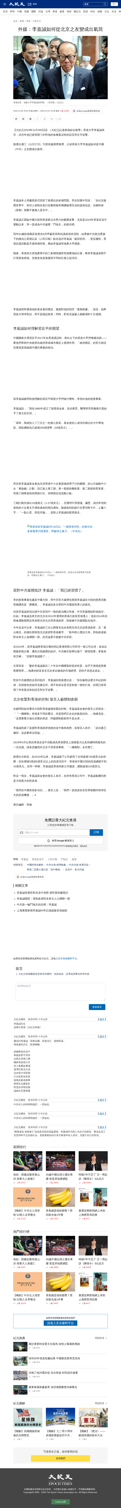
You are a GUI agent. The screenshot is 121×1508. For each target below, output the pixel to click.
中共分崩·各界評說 (79, 865)
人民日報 (52, 859)
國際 (33, 11)
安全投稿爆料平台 (67, 958)
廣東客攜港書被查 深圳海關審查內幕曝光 (53, 1387)
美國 (26, 11)
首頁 (5, 11)
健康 (62, 11)
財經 (85, 11)
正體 (29, 4)
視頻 (69, 11)
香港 (55, 11)
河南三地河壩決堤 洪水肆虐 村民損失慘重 (53, 1372)
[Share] (15, 1182)
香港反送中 (38, 859)
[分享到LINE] (23, 119)
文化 (106, 11)
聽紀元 (77, 11)
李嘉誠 (24, 859)
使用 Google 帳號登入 (63, 841)
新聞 (22, 21)
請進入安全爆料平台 (60, 1323)
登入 (114, 4)
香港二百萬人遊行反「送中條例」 (44, 869)
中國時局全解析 (35, 865)
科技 (92, 11)
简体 (35, 4)
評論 (40, 11)
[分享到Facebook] (16, 119)
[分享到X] (30, 119)
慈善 (74, 859)
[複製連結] (37, 119)
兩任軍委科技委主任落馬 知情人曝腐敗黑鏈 (54, 1344)
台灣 (47, 11)
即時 (12, 11)
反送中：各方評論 (74, 869)
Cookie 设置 (60, 1502)
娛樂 (99, 11)
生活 (114, 11)
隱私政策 (83, 846)
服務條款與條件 (72, 846)
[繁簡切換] (59, 119)
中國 (19, 11)
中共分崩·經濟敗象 (56, 865)
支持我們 (60, 1458)
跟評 (102, 1019)
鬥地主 (64, 859)
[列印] (45, 119)
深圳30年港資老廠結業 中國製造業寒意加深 (54, 1358)
